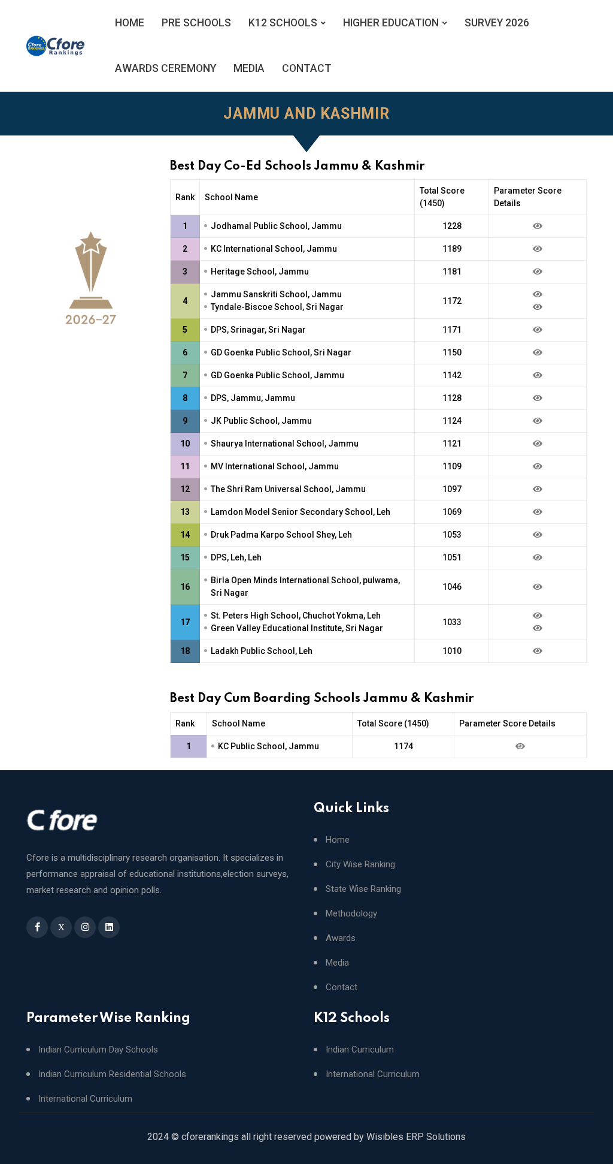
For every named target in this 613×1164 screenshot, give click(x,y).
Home (338, 840)
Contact (341, 987)
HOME (129, 23)
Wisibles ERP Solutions (416, 1136)
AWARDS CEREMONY (165, 68)
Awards (341, 938)
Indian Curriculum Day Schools (98, 1049)
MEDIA (249, 68)
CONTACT (307, 68)
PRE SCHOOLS (196, 23)
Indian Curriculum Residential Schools (112, 1074)
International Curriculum (85, 1098)
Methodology (351, 913)
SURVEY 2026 (497, 23)
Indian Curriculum (360, 1049)
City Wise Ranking (360, 864)
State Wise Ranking (363, 889)
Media (337, 962)
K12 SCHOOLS (282, 23)
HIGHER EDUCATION (391, 23)
